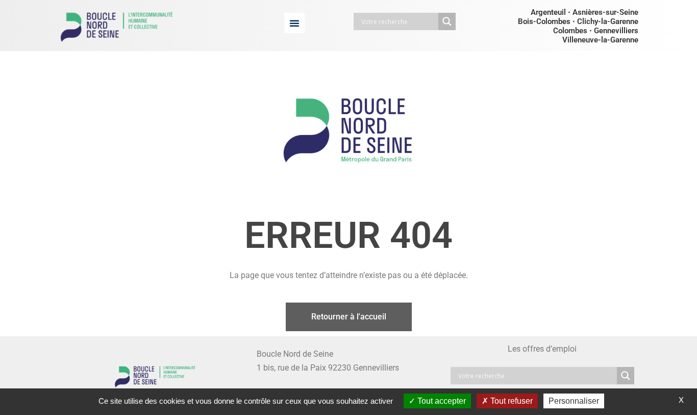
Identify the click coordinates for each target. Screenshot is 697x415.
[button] (294, 23)
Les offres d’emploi (542, 349)
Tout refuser (510, 401)
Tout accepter (440, 401)
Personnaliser (574, 401)
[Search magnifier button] (447, 21)
